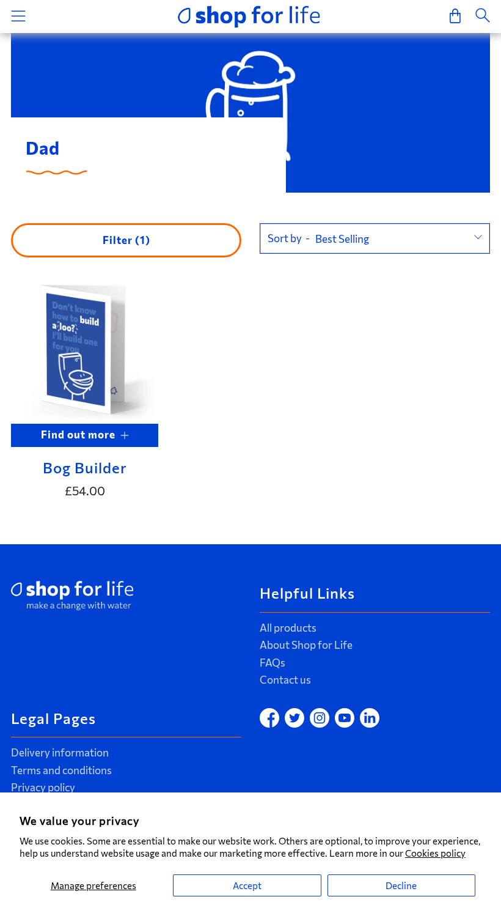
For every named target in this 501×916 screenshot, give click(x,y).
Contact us (285, 679)
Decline (401, 885)
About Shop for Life (306, 644)
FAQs (272, 662)
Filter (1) (126, 240)
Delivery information (60, 752)
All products (288, 627)
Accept (247, 885)
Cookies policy (435, 853)
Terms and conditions (61, 770)
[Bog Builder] (84, 349)
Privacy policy (43, 787)
